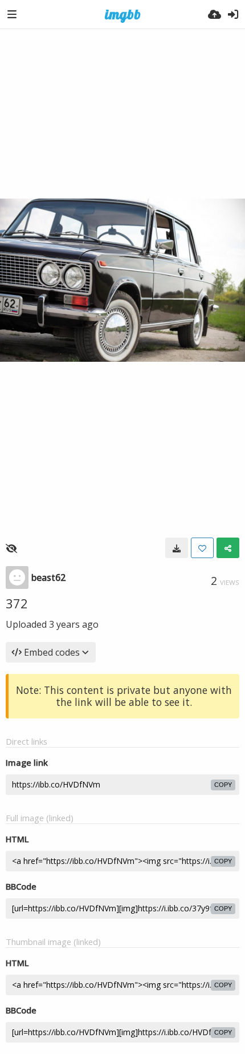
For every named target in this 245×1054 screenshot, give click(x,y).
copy (223, 784)
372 (17, 603)
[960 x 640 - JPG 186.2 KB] (176, 548)
